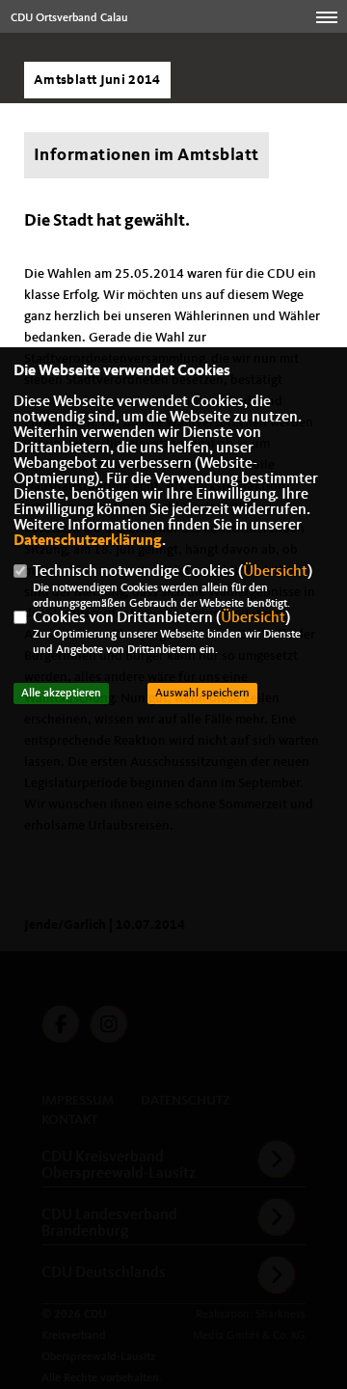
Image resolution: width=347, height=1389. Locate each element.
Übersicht (275, 572)
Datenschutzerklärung (87, 541)
